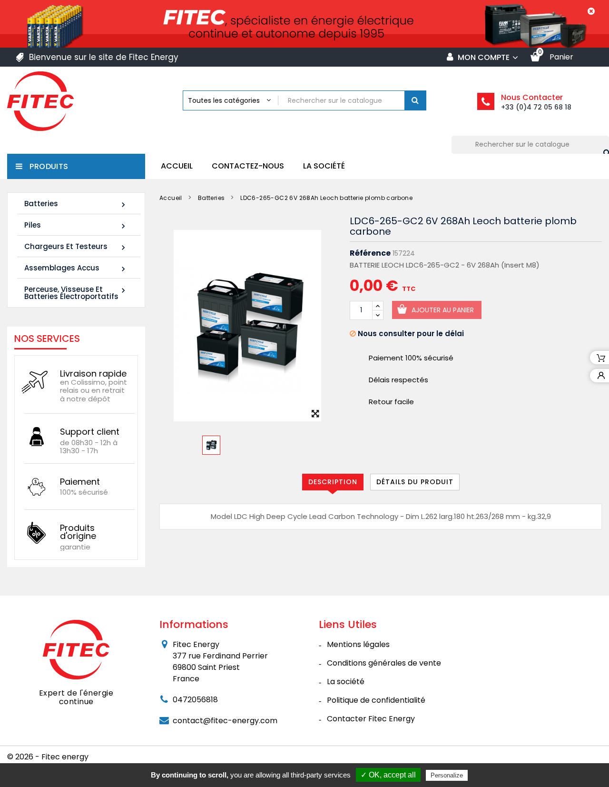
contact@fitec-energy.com (225, 720)
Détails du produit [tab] (414, 482)
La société (324, 165)
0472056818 (195, 699)
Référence (370, 253)
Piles (76, 225)
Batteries (76, 204)
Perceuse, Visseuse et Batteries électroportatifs (76, 292)
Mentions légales (358, 644)
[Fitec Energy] (76, 649)
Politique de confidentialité (376, 700)
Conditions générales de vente (384, 662)
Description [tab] (332, 482)
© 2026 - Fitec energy (47, 756)
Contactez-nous (248, 165)
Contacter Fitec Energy (371, 718)
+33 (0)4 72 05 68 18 (536, 107)
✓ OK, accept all (388, 775)
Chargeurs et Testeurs (76, 246)
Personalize (447, 775)
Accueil (177, 165)
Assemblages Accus (76, 268)
